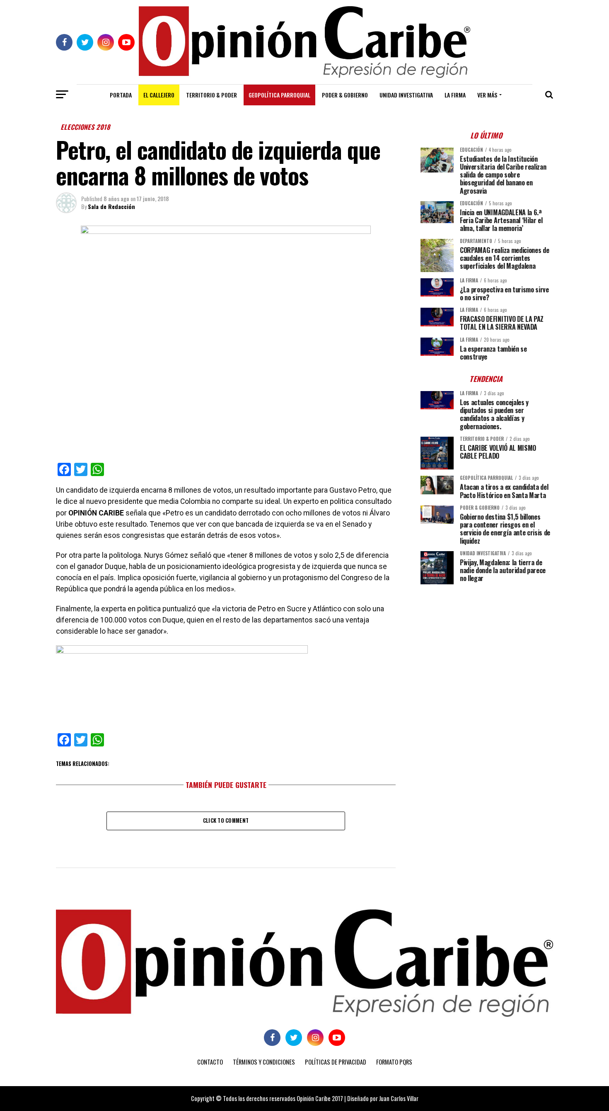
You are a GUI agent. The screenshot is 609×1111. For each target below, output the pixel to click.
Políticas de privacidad (335, 1062)
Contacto (210, 1062)
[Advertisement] (486, 648)
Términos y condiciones (264, 1062)
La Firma (455, 94)
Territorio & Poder (211, 94)
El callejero (158, 94)
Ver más (487, 94)
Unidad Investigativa (406, 94)
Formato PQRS (394, 1062)
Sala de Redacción (111, 206)
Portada (121, 94)
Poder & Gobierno (345, 94)
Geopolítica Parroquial (279, 94)
